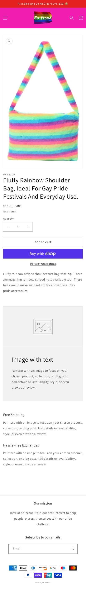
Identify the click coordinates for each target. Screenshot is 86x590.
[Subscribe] (72, 549)
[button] (5, 17)
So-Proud (46, 582)
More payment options (43, 263)
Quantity (8, 218)
